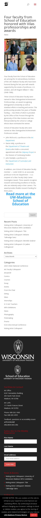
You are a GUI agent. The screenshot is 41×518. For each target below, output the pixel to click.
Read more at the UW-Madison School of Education (20, 199)
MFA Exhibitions (10, 307)
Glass (6, 297)
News (6, 35)
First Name (8, 438)
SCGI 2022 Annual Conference (15, 325)
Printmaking (8, 318)
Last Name (8, 446)
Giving (6, 294)
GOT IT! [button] (33, 515)
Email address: (10, 455)
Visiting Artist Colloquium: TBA (15, 231)
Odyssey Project (28, 152)
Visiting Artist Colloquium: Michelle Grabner (20, 241)
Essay (6, 283)
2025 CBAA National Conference (16, 266)
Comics (7, 276)
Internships (8, 301)
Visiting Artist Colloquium (13, 328)
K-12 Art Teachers (10, 304)
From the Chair (9, 290)
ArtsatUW (7, 273)
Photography (9, 314)
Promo (6, 321)
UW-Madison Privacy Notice (15, 515)
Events (6, 287)
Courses (7, 280)
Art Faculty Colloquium (12, 269)
